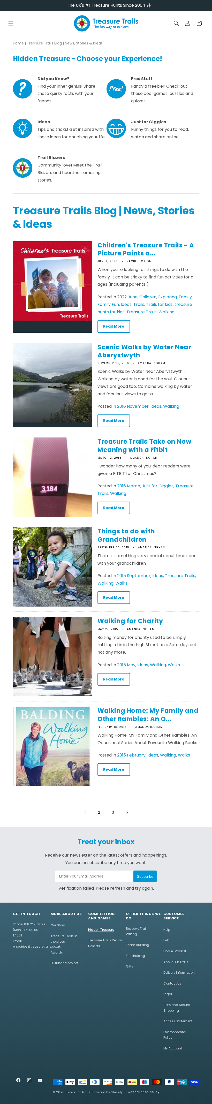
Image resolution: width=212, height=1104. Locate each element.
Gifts (129, 966)
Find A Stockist (174, 951)
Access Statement (177, 1021)
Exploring (167, 297)
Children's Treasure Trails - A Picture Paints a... (145, 249)
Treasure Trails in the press (64, 939)
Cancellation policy (143, 1092)
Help (166, 929)
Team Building (137, 945)
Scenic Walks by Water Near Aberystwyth (144, 351)
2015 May (126, 665)
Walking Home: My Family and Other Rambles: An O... (147, 715)
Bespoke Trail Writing (136, 931)
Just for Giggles (157, 486)
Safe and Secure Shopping (176, 1008)
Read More (113, 326)
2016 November (133, 406)
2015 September (133, 576)
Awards (57, 952)
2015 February (131, 755)
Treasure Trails (141, 312)
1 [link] (85, 812)
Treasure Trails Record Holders (105, 943)
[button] (11, 23)
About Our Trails (175, 962)
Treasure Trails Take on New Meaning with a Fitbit (144, 445)
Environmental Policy (174, 1035)
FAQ (166, 940)
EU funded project (64, 963)
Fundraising (135, 956)
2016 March (128, 486)
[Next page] (127, 812)
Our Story (58, 925)
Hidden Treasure (101, 929)
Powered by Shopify (107, 1092)
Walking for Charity (130, 621)
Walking (166, 312)
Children (147, 297)
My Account (172, 1048)
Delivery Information (179, 972)
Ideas (126, 304)
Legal (167, 994)
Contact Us (172, 983)
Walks (121, 583)
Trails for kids (159, 304)
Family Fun (108, 304)
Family (185, 297)
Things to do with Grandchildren (126, 535)
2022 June (127, 297)
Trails (138, 304)
